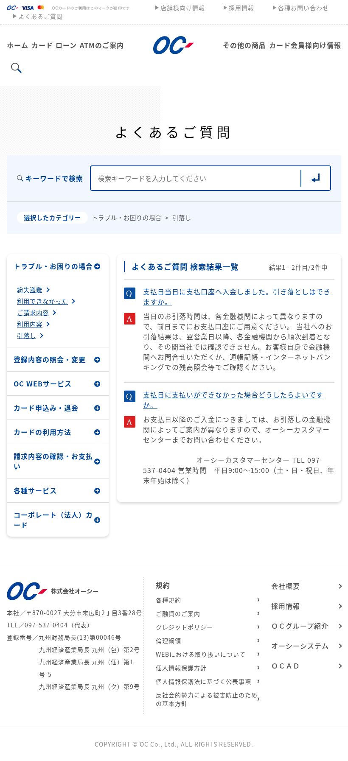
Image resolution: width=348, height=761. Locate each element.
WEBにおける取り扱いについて (201, 654)
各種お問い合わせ (303, 7)
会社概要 (285, 586)
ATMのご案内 (102, 45)
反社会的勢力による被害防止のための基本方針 (207, 699)
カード (42, 45)
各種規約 (168, 600)
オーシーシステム (300, 646)
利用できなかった (42, 301)
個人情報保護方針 (181, 667)
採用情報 (241, 7)
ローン (66, 45)
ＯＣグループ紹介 (299, 626)
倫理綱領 (168, 640)
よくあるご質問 (40, 16)
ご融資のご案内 (178, 613)
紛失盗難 (29, 289)
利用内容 (29, 324)
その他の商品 (244, 45)
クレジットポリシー (184, 627)
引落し (26, 335)
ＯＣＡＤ (285, 665)
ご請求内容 (33, 312)
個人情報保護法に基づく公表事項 (203, 681)
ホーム (17, 45)
